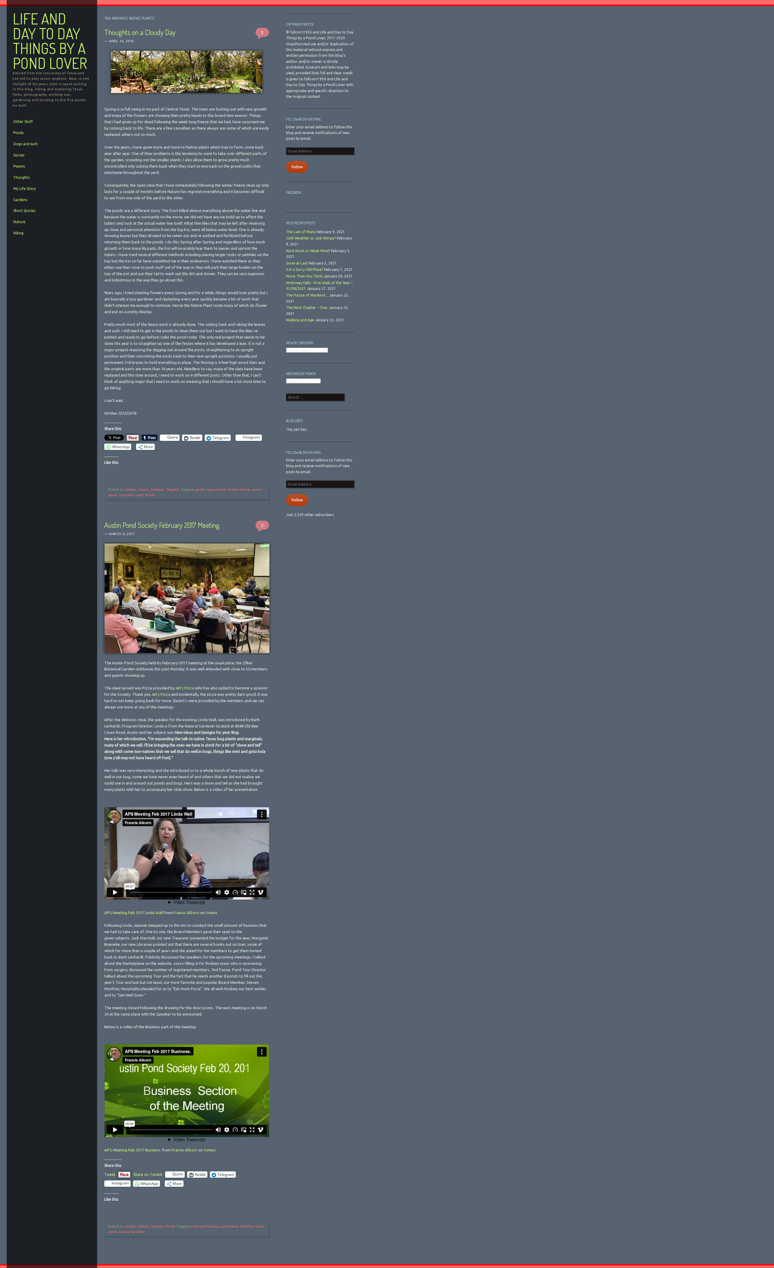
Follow (297, 167)
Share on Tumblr (148, 1174)
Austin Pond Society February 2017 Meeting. (162, 525)
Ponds (18, 133)
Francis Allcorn (186, 912)
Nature (19, 222)
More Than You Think (304, 276)
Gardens (20, 200)
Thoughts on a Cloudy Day (140, 32)
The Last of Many (301, 232)
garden (199, 489)
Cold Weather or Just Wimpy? (311, 238)
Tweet (109, 1174)
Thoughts (21, 177)
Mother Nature (238, 489)
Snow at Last (296, 263)
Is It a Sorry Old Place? (304, 269)
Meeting (246, 1226)
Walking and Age (300, 320)
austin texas (229, 1226)
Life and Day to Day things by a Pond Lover (50, 40)
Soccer (19, 155)
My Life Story (24, 189)
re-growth (126, 495)
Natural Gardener (132, 1232)
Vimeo (211, 912)
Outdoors (157, 489)
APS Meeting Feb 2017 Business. (132, 1150)
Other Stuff (23, 122)
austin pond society (204, 1226)
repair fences (144, 495)
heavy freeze (216, 489)
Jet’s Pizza (184, 688)
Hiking (18, 233)
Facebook (293, 192)
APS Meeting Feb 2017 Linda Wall (133, 912)
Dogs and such (25, 144)
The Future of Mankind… (307, 295)
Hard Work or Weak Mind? (308, 251)
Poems (19, 166)
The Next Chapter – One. (307, 308)
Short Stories (24, 211)
